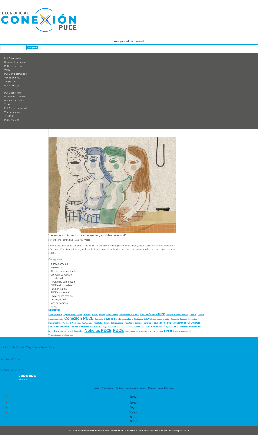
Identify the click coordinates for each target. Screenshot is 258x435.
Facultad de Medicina (80, 327)
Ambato (119, 388)
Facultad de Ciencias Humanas (138, 323)
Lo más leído (57, 278)
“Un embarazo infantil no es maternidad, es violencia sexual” (87, 235)
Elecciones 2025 (55, 323)
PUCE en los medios (14, 66)
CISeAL (201, 314)
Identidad (156, 326)
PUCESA (151, 331)
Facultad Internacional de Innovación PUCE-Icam (126, 327)
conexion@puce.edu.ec (12, 370)
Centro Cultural (112, 315)
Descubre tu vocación (15, 62)
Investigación (55, 331)
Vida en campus (12, 77)
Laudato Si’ (68, 331)
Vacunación (186, 331)
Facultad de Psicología (98, 327)
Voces (7, 70)
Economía (175, 319)
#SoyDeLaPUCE (55, 314)
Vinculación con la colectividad (60, 335)
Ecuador (183, 319)
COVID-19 (108, 319)
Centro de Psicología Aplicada (177, 315)
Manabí (151, 388)
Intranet (140, 41)
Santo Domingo (165, 388)
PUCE (118, 330)
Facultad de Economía (58, 327)
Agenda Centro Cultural (72, 315)
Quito (177, 331)
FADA (148, 327)
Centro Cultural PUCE (152, 314)
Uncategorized (58, 299)
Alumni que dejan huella (63, 271)
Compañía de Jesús (55, 319)
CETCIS (193, 314)
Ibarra (142, 388)
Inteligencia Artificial (171, 327)
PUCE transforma (13, 58)
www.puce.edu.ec (123, 41)
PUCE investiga (11, 85)
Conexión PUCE (78, 318)
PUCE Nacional (141, 331)
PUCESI (160, 331)
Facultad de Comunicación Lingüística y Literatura (176, 323)
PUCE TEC (169, 331)
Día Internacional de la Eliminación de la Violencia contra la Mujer (141, 319)
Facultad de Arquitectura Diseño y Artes (78, 323)
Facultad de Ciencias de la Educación (108, 323)
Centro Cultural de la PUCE (129, 315)
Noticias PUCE (98, 330)
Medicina (78, 331)
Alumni (86, 314)
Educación (192, 319)
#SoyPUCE (9, 81)
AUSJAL (95, 315)
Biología (102, 315)
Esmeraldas (132, 388)
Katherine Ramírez (61, 240)
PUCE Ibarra (130, 331)
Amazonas (107, 388)
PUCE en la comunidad (15, 73)
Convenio (99, 319)
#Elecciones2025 (60, 264)
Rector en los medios (62, 296)
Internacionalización (190, 327)
